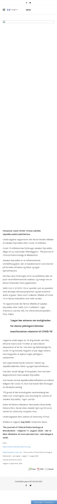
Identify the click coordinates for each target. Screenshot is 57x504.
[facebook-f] (26, 3)
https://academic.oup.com (12, 452)
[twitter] (30, 3)
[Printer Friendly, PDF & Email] (40, 469)
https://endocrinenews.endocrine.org (16, 447)
